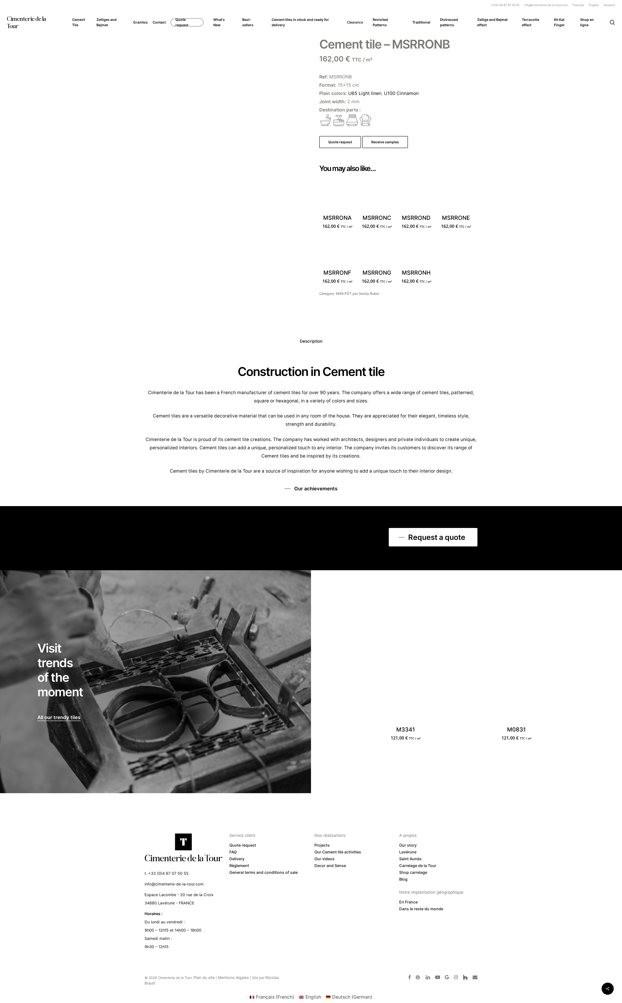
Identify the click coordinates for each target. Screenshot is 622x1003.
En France (408, 902)
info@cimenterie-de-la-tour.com (174, 884)
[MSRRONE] (456, 196)
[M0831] (516, 672)
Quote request (242, 845)
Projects (322, 845)
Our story (408, 845)
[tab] (311, 341)
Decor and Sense (330, 865)
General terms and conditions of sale (263, 872)
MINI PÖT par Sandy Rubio (357, 293)
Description (311, 341)
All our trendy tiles (58, 717)
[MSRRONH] (416, 251)
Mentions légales (233, 977)
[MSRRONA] (337, 196)
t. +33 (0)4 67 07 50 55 (167, 873)
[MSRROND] (416, 196)
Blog (403, 879)
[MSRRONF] (337, 251)
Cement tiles (184, 471)
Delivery (236, 858)
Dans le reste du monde (421, 908)
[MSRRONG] (377, 251)
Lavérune (407, 852)
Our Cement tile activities (337, 852)
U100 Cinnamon (401, 93)
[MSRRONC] (377, 196)
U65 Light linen (364, 93)
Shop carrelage (413, 872)
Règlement (239, 865)
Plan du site (204, 977)
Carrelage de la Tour (417, 865)
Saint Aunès (410, 858)
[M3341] (405, 672)
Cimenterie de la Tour (26, 22)
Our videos (324, 858)
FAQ (233, 852)
